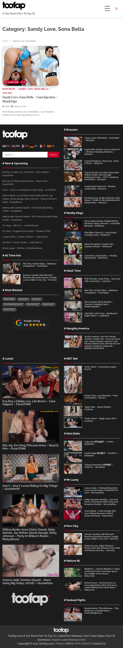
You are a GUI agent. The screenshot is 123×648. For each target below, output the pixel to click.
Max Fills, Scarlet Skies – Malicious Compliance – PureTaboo (39, 264)
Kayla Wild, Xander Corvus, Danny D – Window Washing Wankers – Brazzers (101, 151)
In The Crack (9, 309)
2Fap (7, 106)
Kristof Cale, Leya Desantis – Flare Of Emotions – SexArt (101, 396)
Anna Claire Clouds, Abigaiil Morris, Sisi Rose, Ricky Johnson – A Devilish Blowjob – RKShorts (102, 223)
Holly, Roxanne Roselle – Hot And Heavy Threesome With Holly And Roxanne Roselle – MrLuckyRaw (101, 501)
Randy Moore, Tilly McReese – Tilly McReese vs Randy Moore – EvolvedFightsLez (101, 610)
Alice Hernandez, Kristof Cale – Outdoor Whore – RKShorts (99, 245)
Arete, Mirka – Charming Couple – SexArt (101, 368)
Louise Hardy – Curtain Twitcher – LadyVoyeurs (25, 236)
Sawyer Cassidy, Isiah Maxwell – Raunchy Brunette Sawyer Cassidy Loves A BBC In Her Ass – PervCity (40, 277)
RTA (77, 643)
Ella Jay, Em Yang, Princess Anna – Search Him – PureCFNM (30, 447)
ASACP (86, 643)
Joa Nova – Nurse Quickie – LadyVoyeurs (22, 242)
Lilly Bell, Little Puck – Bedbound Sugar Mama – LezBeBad (100, 314)
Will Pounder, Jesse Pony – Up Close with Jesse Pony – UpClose (102, 280)
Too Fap (7, 93)
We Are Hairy (48, 304)
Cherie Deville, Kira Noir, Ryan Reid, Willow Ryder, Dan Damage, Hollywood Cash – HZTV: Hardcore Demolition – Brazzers (101, 176)
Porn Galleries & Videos (13, 304)
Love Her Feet (32, 304)
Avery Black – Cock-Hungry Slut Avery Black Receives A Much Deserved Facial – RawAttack (100, 513)
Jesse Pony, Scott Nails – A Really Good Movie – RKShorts (100, 256)
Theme (60, 643)
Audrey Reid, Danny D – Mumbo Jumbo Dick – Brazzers (99, 187)
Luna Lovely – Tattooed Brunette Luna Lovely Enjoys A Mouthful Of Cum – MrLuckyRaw (101, 490)
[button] (30, 323)
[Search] (116, 8)
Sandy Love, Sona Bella (34, 89)
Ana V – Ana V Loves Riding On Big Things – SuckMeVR (29, 190)
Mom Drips (8, 89)
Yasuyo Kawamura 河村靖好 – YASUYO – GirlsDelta (98, 465)
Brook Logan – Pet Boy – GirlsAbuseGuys (22, 248)
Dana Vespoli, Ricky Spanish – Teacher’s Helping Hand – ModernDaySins (98, 304)
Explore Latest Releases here (69, 639)
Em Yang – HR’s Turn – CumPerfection (20, 225)
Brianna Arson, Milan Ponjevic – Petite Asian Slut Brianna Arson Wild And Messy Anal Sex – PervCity (102, 548)
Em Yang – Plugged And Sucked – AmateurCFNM (26, 231)
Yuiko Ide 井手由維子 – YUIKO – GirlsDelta (99, 443)
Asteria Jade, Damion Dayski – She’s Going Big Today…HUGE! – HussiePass (27, 581)
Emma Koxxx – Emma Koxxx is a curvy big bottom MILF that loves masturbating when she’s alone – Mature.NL (100, 586)
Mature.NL (23, 299)
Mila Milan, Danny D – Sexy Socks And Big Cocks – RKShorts (100, 233)
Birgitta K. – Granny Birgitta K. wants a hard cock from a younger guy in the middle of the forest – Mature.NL (102, 572)
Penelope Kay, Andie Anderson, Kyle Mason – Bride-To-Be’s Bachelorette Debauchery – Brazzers (102, 200)
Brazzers (36, 299)
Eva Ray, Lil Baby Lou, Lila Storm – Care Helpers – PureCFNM (28, 402)
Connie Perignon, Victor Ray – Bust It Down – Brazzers (101, 162)
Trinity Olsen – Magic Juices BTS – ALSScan (101, 419)
